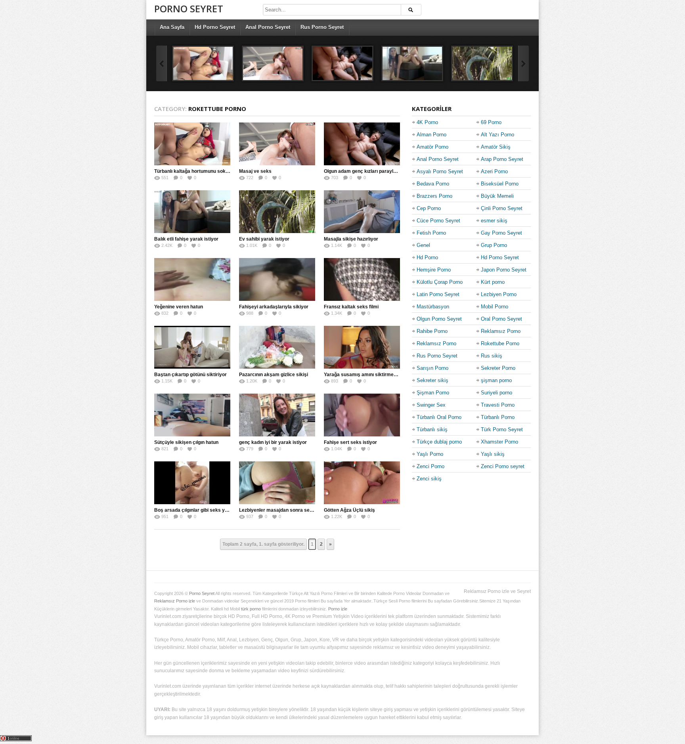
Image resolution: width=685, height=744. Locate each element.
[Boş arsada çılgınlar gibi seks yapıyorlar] (192, 483)
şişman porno (496, 380)
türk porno (251, 608)
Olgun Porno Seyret (439, 319)
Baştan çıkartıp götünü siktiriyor (190, 374)
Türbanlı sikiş (432, 429)
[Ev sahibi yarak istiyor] (482, 63)
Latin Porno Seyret (438, 294)
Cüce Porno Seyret (438, 221)
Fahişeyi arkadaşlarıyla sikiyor (273, 307)
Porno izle (337, 608)
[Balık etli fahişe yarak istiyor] (412, 63)
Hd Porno (427, 257)
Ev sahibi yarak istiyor (264, 239)
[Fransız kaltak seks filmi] (362, 279)
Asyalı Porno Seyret (440, 171)
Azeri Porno (494, 171)
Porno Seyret (188, 8)
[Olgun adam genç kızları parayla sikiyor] (342, 63)
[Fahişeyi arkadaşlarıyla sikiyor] (277, 279)
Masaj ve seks (255, 171)
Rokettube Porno (500, 343)
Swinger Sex (431, 405)
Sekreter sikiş (432, 380)
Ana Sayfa (172, 27)
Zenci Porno (430, 466)
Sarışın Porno (432, 368)
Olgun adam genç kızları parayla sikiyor (368, 171)
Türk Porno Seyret (502, 429)
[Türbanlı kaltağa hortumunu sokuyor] (203, 63)
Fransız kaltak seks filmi (351, 307)
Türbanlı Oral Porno (439, 417)
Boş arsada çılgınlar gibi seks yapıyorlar (199, 510)
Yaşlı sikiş (493, 454)
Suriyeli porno (496, 393)
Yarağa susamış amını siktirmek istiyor (368, 374)
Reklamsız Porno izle (174, 601)
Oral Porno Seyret (501, 319)
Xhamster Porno (499, 442)
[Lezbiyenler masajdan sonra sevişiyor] (277, 483)
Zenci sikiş (429, 479)
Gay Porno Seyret (501, 233)
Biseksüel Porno (500, 184)
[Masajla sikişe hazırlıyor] (362, 212)
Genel (423, 245)
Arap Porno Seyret (502, 159)
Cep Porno (429, 208)
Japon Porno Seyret (503, 270)
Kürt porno (493, 282)
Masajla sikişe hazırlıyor (351, 239)
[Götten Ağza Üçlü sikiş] (362, 483)
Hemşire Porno (434, 270)
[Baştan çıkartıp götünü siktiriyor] (192, 347)
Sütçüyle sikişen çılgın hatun (186, 442)
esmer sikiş (494, 221)
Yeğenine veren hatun (178, 307)
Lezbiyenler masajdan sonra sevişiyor (282, 510)
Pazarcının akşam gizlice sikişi (273, 374)
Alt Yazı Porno (497, 135)
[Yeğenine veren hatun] (192, 279)
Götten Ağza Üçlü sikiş (349, 510)
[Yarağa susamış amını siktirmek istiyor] (362, 347)
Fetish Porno (431, 233)
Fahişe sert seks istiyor (350, 442)
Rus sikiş (491, 356)
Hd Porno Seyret (215, 27)
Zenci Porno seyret (502, 466)
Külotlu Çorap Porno (440, 282)
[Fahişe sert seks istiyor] (362, 415)
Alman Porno (431, 135)
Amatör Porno (432, 147)
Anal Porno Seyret (267, 27)
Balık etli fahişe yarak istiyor (186, 239)
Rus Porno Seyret (322, 27)
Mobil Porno (494, 307)
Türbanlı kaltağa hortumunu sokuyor (195, 171)
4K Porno (427, 122)
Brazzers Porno (434, 196)
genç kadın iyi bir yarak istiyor (273, 442)
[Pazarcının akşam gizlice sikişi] (277, 347)
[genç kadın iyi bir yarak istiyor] (277, 415)
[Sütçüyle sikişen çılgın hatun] (192, 415)
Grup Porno (494, 245)
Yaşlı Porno (430, 454)
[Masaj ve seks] (272, 63)
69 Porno (491, 122)
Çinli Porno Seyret (501, 208)
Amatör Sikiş (496, 147)
